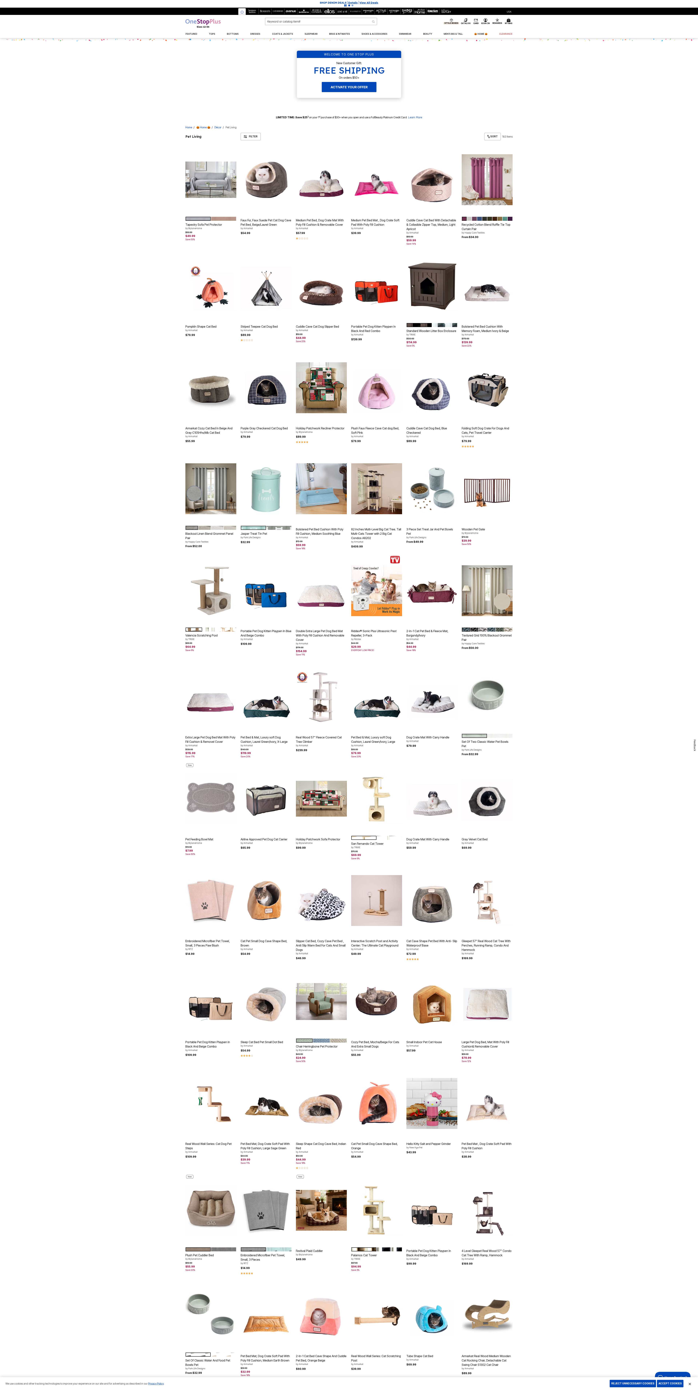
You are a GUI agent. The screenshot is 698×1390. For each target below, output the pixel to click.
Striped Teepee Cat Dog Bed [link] (259, 328)
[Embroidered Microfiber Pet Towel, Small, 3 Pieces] (266, 1210)
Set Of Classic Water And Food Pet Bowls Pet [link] (207, 1364)
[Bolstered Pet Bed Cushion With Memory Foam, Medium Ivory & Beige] (487, 286)
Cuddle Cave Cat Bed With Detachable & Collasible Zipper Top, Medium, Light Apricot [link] (431, 226)
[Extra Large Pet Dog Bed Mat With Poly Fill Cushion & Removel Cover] (210, 696)
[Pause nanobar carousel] (345, 5)
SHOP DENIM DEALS (387, 2)
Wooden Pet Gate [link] (473, 530)
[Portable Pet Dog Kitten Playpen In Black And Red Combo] (376, 286)
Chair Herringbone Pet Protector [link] (317, 1048)
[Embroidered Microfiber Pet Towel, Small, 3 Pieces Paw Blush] (210, 900)
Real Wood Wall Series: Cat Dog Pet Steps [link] (208, 1147)
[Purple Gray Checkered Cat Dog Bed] (266, 387)
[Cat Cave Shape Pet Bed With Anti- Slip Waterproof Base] (431, 900)
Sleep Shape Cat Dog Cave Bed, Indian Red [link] (321, 1147)
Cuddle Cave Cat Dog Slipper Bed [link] (317, 328)
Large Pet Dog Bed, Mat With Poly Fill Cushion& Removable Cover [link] (485, 1045)
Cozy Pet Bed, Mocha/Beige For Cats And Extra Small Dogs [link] (375, 1045)
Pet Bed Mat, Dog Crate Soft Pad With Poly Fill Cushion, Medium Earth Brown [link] (265, 1359)
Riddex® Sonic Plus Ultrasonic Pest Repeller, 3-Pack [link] (373, 634)
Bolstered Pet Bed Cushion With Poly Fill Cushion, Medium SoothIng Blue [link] (319, 533)
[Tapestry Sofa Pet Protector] (210, 180)
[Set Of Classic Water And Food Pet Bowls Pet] (210, 1315)
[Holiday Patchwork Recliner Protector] (321, 387)
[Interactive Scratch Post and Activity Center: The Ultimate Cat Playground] (376, 900)
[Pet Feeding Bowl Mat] (210, 798)
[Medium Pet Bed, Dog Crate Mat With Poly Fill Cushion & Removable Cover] (321, 179)
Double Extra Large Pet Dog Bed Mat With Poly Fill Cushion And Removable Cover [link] (320, 637)
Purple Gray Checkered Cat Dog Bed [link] (264, 429)
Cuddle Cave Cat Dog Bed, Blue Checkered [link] (426, 432)
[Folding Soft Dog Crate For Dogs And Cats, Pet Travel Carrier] (487, 387)
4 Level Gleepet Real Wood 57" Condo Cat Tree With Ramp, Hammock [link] (487, 1254)
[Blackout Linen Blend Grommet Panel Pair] (210, 488)
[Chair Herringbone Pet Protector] (321, 1001)
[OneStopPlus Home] (203, 23)
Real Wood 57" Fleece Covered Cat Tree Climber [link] (319, 741)
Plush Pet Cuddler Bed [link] (199, 1256)
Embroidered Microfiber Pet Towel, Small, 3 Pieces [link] (263, 1259)
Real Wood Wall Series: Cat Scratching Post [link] (376, 1359)
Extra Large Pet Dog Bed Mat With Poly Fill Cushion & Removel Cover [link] (210, 741)
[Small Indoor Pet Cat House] (431, 1001)
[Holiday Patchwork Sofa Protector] (321, 799)
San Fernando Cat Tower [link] (367, 845)
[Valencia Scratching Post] (210, 590)
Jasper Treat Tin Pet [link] (254, 535)
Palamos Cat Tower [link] (364, 1256)
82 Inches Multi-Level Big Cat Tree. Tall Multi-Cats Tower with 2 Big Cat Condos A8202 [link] (376, 535)
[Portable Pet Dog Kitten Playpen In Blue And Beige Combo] (266, 590)
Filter (253, 136)
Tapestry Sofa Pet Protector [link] (203, 226)
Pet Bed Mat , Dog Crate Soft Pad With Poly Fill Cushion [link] (487, 1147)
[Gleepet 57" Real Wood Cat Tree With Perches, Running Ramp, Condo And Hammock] (487, 900)
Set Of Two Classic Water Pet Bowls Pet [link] (485, 745)
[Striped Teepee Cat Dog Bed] (266, 286)
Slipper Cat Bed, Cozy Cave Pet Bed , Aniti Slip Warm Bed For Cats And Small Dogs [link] (321, 947)
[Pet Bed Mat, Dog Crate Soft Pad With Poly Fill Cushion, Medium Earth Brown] (266, 1315)
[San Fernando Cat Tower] (376, 798)
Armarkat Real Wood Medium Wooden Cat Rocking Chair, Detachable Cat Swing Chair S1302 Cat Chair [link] (486, 1362)
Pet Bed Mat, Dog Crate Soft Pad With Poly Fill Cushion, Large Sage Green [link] (265, 1147)
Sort (494, 136)
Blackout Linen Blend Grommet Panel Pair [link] (209, 537)
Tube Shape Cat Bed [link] (419, 1357)
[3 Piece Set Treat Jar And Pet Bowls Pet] (431, 488)
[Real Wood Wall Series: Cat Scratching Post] (376, 1315)
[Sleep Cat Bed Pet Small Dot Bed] (266, 1001)
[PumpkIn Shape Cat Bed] (210, 286)
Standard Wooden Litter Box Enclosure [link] (431, 332)
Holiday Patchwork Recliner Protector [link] (320, 429)
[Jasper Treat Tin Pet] (266, 488)
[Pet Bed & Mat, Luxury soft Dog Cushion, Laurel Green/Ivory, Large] (376, 696)
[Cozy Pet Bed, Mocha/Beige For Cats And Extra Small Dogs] (376, 1001)
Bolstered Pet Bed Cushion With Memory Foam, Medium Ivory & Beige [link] (485, 330)
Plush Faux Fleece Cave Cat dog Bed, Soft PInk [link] (375, 432)
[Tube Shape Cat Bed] (431, 1315)
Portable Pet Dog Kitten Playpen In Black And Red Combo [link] (373, 330)
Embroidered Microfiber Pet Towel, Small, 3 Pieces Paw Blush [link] (207, 944)
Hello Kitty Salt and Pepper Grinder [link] (428, 1145)
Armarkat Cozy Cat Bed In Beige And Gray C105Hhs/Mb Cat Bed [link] (208, 432)
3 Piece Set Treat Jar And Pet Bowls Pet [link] (429, 533)
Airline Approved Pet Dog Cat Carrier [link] (264, 840)
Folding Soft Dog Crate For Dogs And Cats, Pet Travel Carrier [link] (485, 432)
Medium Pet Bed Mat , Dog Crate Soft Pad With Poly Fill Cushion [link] (375, 224)
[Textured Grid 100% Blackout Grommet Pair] (487, 590)
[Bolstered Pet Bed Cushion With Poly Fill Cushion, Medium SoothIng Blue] (321, 488)
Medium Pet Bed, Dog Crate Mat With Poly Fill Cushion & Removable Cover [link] (320, 224)
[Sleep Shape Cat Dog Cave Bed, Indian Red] (321, 1103)
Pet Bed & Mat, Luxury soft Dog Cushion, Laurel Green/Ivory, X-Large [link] (264, 741)
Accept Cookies (670, 1383)
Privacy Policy (156, 1383)
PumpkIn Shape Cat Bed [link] (200, 328)
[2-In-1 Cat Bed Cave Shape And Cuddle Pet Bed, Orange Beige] (321, 1315)
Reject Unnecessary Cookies (632, 1383)
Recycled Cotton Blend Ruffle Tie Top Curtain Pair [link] (486, 228)
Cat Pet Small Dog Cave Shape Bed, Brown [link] (264, 944)
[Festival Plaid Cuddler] (321, 1210)
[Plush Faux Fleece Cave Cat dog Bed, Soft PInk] (376, 387)
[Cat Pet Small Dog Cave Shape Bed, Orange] (376, 1103)
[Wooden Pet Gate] (487, 488)
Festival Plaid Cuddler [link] (309, 1252)
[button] (407, 2)
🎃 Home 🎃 (203, 127)
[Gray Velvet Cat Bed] (487, 798)
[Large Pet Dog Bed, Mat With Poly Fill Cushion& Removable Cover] (487, 1001)
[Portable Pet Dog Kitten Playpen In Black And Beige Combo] (210, 1001)
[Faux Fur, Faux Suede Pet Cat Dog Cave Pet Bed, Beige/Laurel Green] (266, 179)
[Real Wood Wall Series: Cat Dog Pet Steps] (210, 1103)
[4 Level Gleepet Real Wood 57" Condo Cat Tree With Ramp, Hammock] (487, 1210)
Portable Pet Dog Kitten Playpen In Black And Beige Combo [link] (207, 1045)
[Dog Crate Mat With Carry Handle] (431, 696)
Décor (217, 127)
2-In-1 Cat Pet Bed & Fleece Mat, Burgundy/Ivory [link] (427, 634)
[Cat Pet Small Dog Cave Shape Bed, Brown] (266, 900)
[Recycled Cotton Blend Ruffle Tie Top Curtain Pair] (487, 179)
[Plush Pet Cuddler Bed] (210, 1210)
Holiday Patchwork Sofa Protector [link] (318, 840)
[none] (210, 180)
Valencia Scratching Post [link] (201, 637)
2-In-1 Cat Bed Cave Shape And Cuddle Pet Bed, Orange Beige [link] (321, 1359)
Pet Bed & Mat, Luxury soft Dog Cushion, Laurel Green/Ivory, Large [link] (373, 741)
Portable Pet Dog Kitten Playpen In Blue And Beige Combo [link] (266, 634)
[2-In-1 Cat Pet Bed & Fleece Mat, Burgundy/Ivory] (431, 590)
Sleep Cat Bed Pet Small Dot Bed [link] (262, 1043)
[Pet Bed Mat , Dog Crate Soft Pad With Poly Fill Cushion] (487, 1103)
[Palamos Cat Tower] (376, 1210)
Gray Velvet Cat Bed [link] (475, 840)
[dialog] (509, 11)
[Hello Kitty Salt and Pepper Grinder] (431, 1103)
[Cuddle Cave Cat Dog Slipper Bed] (321, 286)
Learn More (415, 117)
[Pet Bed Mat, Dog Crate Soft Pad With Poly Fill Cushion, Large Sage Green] (266, 1103)
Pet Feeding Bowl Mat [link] (199, 840)
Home (188, 127)
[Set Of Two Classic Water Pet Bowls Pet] (487, 696)
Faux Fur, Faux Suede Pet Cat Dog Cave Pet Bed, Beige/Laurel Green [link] (266, 224)
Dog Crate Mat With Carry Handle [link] (427, 739)
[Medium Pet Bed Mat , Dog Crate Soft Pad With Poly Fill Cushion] (376, 179)
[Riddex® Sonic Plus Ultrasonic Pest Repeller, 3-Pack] (376, 590)
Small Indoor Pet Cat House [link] (424, 1043)
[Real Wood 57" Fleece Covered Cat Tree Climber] (321, 696)
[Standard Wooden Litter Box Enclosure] (431, 286)
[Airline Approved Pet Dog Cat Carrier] (266, 798)
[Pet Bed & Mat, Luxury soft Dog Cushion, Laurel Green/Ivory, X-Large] (266, 696)
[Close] (690, 1383)
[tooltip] (242, 11)
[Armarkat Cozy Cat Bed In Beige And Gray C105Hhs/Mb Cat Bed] (210, 387)
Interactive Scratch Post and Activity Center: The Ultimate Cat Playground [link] (374, 944)
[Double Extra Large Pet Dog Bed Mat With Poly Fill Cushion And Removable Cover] (321, 590)
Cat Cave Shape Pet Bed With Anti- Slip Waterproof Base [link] (431, 944)
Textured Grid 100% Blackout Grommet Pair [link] (487, 639)
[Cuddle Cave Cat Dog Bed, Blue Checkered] (431, 387)
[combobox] (321, 21)
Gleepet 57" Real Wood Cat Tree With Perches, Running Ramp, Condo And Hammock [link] (486, 947)
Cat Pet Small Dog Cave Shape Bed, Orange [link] (374, 1147)
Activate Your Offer (349, 87)
